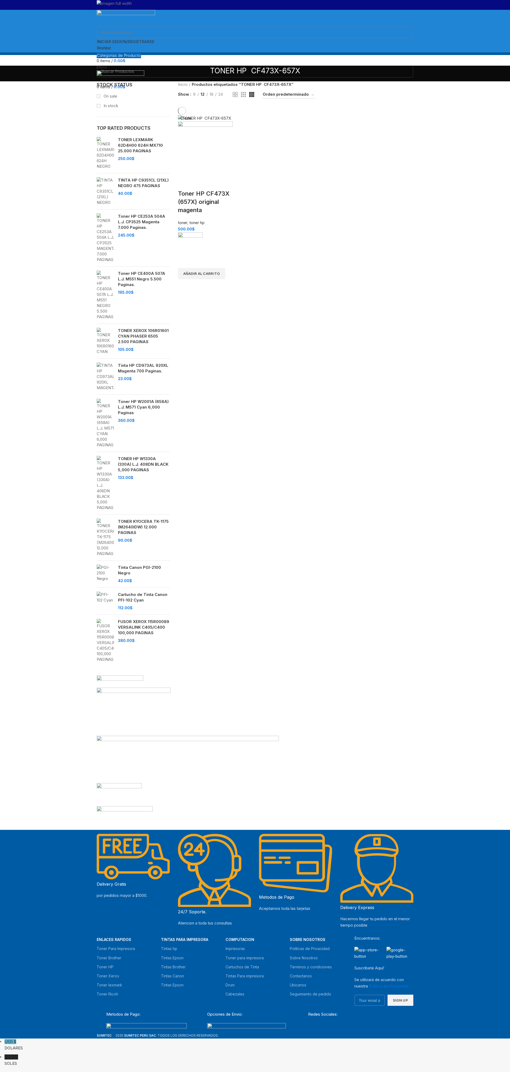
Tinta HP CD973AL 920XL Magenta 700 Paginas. (143, 368)
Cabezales (235, 994)
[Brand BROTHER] (125, 816)
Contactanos (301, 976)
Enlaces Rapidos (114, 939)
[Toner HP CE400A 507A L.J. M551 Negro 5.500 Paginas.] (105, 295)
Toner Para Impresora (116, 948)
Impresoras (235, 948)
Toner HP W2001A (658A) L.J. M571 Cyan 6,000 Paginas (143, 407)
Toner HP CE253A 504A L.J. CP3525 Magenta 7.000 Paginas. (141, 222)
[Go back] (203, 73)
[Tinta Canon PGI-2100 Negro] (105, 574)
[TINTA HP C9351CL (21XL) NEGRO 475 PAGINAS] (105, 191)
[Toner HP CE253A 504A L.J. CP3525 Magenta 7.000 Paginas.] (105, 237)
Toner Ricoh (107, 994)
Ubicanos (298, 985)
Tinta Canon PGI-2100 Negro (139, 570)
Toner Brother (109, 958)
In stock (110, 105)
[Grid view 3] (243, 94)
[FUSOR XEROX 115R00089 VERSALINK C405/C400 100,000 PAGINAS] (105, 640)
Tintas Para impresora (245, 976)
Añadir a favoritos (184, 261)
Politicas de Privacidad (310, 948)
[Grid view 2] (235, 94)
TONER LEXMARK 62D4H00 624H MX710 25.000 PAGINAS (140, 145)
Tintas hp (169, 948)
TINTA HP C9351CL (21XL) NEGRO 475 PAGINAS (143, 183)
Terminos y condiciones (311, 967)
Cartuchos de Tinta (242, 967)
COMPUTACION (240, 939)
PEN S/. (11, 1060)
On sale (110, 96)
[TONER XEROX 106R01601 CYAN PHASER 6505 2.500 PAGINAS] (105, 341)
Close (185, 118)
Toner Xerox (108, 976)
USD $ (14, 1044)
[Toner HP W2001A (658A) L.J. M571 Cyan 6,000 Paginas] (105, 423)
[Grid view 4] (251, 94)
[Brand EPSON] (188, 759)
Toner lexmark (109, 985)
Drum (230, 985)
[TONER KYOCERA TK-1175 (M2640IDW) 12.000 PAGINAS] (105, 537)
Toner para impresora (245, 958)
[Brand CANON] (119, 794)
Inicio (183, 84)
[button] (201, 273)
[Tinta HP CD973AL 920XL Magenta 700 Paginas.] (105, 376)
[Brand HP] (134, 711)
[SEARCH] (406, 32)
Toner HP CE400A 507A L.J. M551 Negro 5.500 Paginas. (141, 279)
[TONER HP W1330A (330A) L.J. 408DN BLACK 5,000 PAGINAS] (105, 483)
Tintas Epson (172, 958)
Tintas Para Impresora (184, 939)
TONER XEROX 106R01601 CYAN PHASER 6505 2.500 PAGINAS (143, 336)
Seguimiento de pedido (310, 994)
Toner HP (105, 967)
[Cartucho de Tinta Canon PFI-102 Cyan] (105, 601)
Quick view (184, 285)
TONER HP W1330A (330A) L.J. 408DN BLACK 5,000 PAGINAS (143, 464)
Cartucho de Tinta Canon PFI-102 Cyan (142, 597)
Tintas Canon (172, 976)
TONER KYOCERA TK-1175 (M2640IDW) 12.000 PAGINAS (143, 527)
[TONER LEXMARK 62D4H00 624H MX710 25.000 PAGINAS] (105, 153)
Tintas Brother (173, 967)
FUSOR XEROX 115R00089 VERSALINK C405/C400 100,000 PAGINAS (143, 627)
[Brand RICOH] (120, 681)
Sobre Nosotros (307, 939)
